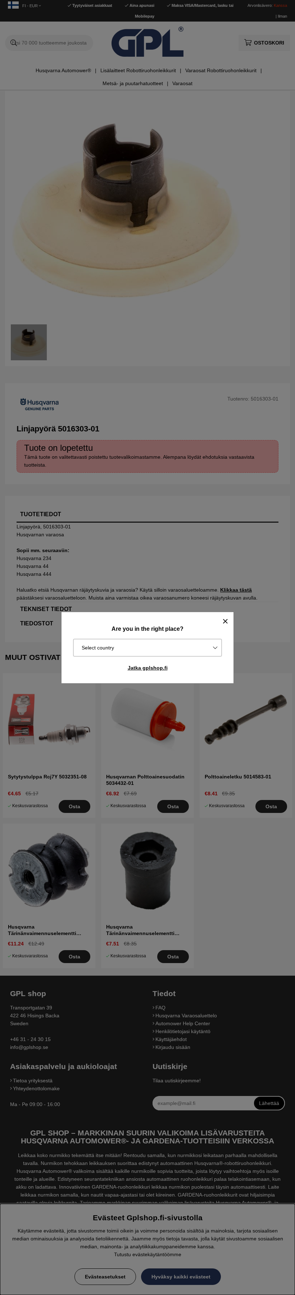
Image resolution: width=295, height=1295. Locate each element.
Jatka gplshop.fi (148, 668)
